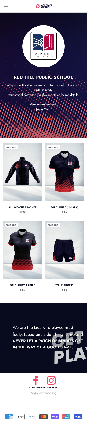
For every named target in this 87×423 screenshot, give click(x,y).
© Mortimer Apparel (43, 387)
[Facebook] (35, 380)
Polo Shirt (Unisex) (64, 207)
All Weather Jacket (23, 207)
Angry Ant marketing (43, 393)
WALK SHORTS (64, 285)
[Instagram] (51, 380)
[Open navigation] (6, 6)
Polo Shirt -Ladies (22, 285)
